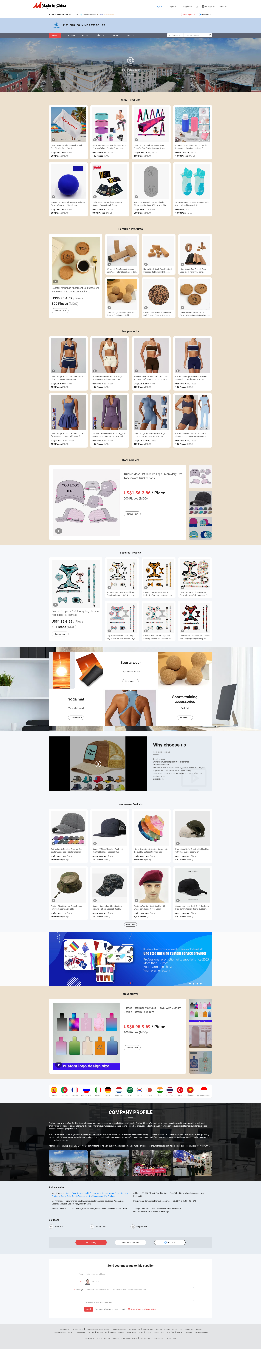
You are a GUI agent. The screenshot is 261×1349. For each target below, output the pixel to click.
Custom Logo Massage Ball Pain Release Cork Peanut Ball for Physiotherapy (120, 314)
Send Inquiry (187, 14)
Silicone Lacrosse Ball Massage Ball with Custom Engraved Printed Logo (68, 203)
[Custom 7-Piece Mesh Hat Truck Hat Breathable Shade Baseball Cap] (109, 828)
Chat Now (205, 14)
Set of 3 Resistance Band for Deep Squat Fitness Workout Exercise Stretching (109, 146)
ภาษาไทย (170, 1332)
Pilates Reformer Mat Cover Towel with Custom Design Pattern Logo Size (152, 1010)
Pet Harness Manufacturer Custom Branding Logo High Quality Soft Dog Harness (194, 637)
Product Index (177, 1329)
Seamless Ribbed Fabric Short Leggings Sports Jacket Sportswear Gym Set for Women (109, 435)
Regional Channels (163, 1329)
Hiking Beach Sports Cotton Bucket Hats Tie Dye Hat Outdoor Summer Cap (151, 850)
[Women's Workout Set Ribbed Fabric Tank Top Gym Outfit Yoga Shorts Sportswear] (151, 355)
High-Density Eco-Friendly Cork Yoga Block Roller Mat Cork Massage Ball (193, 270)
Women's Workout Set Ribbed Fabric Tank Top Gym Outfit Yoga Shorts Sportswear (151, 378)
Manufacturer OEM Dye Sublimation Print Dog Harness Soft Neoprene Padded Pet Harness (122, 594)
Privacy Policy (171, 1338)
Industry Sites (148, 1329)
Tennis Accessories (80, 1196)
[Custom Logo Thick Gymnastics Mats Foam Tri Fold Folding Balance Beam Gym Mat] (151, 124)
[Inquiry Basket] (197, 6)
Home (54, 35)
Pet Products (109, 1196)
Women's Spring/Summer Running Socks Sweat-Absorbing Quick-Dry (192, 203)
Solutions (100, 35)
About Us (85, 35)
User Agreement (146, 1338)
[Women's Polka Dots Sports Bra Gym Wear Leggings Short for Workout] (109, 355)
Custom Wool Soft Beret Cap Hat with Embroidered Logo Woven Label (149, 907)
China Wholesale (119, 1329)
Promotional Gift (84, 1193)
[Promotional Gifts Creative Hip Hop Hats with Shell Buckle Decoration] (192, 828)
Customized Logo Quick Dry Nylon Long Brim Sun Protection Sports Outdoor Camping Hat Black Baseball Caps (192, 907)
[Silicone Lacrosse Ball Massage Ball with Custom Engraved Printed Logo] (68, 181)
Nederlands (131, 1332)
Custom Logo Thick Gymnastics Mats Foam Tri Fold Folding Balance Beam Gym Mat (149, 147)
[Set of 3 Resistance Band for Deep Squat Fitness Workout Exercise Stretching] (109, 124)
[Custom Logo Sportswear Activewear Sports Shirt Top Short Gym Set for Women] (192, 355)
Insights (199, 1329)
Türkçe (179, 1332)
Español (71, 1332)
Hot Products (64, 1329)
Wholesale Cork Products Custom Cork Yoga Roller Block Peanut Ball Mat (121, 270)
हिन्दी (162, 1332)
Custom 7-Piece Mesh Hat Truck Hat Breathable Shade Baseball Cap (107, 850)
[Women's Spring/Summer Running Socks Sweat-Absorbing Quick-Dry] (192, 181)
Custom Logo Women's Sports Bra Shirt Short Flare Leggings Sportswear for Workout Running (191, 435)
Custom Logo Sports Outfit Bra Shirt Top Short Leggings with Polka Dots (68, 378)
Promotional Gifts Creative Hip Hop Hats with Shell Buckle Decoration (192, 850)
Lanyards (96, 1193)
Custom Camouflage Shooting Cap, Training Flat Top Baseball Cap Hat (107, 907)
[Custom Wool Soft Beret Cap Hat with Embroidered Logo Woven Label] (151, 885)
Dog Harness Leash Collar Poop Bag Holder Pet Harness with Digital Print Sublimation (122, 637)
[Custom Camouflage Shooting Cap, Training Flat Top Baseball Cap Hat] (109, 885)
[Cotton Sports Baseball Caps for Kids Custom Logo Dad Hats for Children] (68, 828)
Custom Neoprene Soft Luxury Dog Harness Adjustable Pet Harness (75, 612)
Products (71, 35)
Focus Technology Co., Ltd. (113, 1338)
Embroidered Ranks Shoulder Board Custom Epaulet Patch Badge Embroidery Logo (107, 204)
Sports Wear (71, 1193)
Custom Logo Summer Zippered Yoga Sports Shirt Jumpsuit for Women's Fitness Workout (149, 435)
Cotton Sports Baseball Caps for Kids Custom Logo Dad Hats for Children (66, 850)
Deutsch (121, 1332)
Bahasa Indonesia (201, 1332)
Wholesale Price (134, 1329)
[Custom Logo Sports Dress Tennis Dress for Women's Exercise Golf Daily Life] (68, 412)
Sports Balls (66, 1196)
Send (88, 1309)
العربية (141, 1332)
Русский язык (102, 1332)
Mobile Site (189, 1329)
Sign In (159, 6)
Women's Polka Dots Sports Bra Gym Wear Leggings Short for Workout (107, 378)
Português (81, 1332)
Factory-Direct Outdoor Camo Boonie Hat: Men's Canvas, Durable (66, 907)
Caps (111, 1193)
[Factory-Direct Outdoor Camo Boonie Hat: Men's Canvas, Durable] (68, 885)
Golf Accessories (96, 1196)
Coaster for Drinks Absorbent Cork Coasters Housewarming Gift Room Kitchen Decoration (75, 289)
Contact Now (60, 310)
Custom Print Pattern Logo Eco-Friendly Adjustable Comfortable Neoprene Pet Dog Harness (156, 637)
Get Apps (208, 6)
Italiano (113, 1332)
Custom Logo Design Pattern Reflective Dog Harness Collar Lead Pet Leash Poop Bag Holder (158, 594)
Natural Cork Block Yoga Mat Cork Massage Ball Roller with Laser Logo (157, 270)
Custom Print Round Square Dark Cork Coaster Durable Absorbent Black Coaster (157, 314)
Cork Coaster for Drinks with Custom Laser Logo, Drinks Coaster (195, 313)
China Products (77, 1329)
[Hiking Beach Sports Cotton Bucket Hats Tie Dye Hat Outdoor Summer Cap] (151, 828)
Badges (105, 1193)
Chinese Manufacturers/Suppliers (98, 1329)
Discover (114, 35)
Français (91, 1332)
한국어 (148, 1332)
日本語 (156, 1332)
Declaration (158, 1338)
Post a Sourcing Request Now (142, 1309)
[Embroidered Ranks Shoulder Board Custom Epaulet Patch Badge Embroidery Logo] (109, 181)
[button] (128, 983)
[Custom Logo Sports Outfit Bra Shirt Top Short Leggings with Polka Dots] (68, 355)
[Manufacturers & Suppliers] (50, 5)
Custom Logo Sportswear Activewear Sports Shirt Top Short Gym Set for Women (191, 378)
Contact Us (129, 35)
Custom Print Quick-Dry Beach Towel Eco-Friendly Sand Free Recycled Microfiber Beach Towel (66, 147)
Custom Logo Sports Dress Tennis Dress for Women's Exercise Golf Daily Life (68, 434)
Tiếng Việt (188, 1332)
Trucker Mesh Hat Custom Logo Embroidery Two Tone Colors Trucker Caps (153, 476)
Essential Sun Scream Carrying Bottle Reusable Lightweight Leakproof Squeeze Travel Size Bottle (190, 147)
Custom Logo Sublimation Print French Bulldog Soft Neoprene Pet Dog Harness (194, 594)
